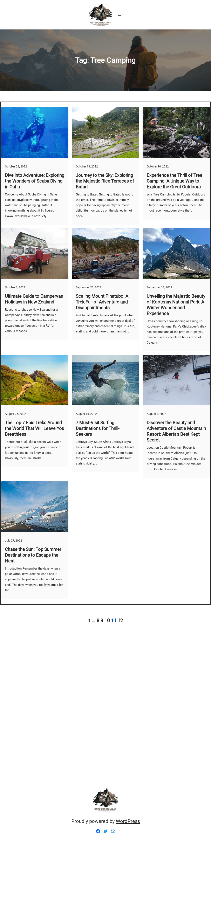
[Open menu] (119, 14)
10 (107, 620)
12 (120, 620)
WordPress (128, 821)
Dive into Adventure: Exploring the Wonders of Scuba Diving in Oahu (34, 181)
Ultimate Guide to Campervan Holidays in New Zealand (34, 299)
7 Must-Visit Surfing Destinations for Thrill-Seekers (98, 428)
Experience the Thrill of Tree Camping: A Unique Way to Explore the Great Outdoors (174, 181)
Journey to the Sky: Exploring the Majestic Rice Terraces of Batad (105, 181)
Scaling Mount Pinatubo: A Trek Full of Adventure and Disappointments (102, 302)
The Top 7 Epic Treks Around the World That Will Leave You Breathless (34, 428)
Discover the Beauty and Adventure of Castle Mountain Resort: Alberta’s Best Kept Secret (176, 431)
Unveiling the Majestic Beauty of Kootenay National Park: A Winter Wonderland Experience (176, 305)
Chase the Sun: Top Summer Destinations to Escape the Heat (33, 555)
